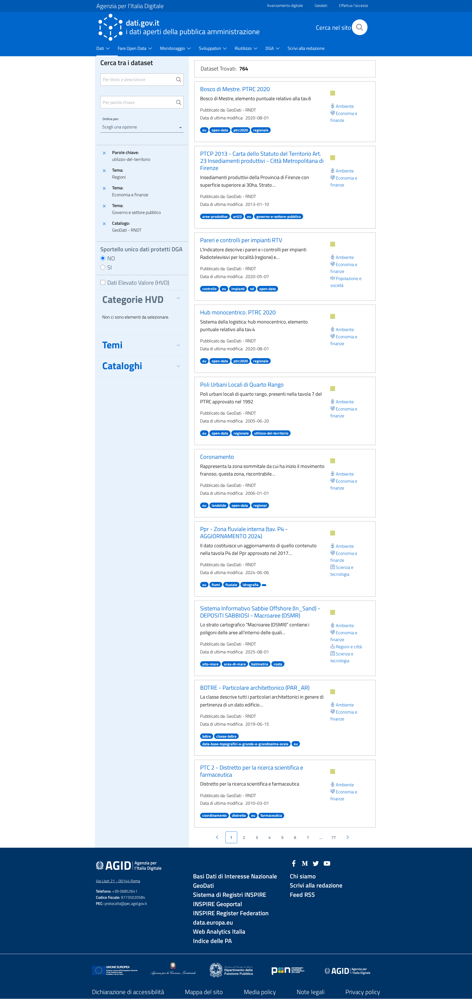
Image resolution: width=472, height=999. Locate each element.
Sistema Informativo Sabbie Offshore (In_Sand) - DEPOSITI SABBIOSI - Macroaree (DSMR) (260, 612)
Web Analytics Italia (219, 931)
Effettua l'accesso (353, 5)
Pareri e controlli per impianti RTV (241, 240)
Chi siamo (303, 876)
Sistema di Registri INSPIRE (229, 894)
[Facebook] (294, 863)
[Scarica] (332, 93)
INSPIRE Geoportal (217, 904)
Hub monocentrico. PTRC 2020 (238, 312)
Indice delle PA (212, 940)
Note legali (310, 992)
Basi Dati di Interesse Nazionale (235, 876)
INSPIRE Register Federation (231, 913)
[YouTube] (327, 863)
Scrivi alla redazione (316, 885)
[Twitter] (316, 863)
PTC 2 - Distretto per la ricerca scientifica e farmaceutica (251, 771)
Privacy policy (362, 992)
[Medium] (305, 863)
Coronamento (217, 456)
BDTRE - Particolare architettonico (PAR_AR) (255, 687)
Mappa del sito (204, 992)
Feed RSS (302, 894)
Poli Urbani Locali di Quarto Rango (242, 384)
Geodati (321, 5)
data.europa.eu (213, 922)
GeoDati (203, 885)
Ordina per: (111, 118)
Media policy (260, 992)
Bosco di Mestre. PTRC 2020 (235, 88)
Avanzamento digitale (285, 5)
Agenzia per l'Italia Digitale (130, 6)
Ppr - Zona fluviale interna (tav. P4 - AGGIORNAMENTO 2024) (244, 532)
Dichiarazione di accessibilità (128, 992)
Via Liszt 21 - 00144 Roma (118, 881)
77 (333, 837)
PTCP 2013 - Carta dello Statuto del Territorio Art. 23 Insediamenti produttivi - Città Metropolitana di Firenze (262, 160)
